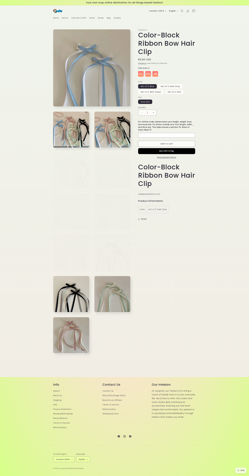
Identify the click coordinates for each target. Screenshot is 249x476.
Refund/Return (60, 418)
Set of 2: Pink (174, 92)
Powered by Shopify (76, 468)
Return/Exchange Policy (114, 395)
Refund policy (60, 427)
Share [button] (144, 219)
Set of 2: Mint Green (151, 92)
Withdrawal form (110, 413)
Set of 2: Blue (147, 86)
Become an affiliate (112, 400)
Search (56, 391)
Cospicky (64, 468)
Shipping (142, 63)
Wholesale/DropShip (63, 413)
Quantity (142, 107)
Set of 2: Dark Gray (170, 86)
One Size (145, 102)
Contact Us (107, 391)
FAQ (55, 404)
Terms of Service (61, 422)
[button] (182, 11)
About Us (57, 395)
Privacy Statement (62, 409)
